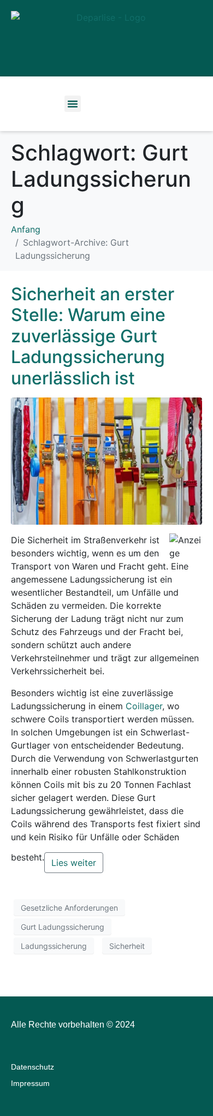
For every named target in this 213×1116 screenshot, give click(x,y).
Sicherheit (127, 946)
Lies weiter (73, 862)
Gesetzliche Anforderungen (69, 907)
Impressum (30, 1083)
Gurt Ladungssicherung (62, 926)
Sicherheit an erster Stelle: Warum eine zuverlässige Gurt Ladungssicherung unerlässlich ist (92, 336)
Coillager (144, 706)
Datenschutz (32, 1066)
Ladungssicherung (54, 946)
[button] (72, 104)
